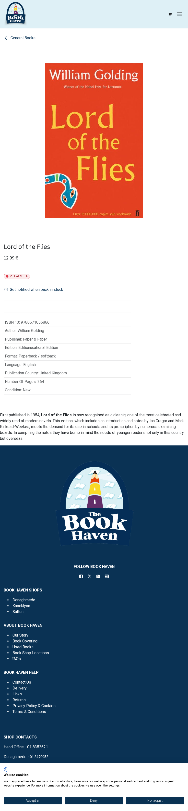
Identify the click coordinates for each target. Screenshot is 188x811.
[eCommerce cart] (170, 14)
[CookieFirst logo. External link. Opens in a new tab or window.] (5, 769)
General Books (22, 38)
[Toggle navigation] (179, 14)
